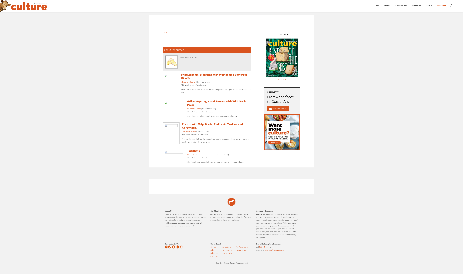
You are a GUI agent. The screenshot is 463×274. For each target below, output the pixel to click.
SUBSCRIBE (441, 5)
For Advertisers (242, 247)
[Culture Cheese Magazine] (231, 202)
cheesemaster (210, 154)
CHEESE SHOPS (401, 5)
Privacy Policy (241, 250)
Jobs (212, 250)
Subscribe (214, 253)
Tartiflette (193, 151)
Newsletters (226, 247)
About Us (214, 256)
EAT (377, 5)
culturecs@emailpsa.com (274, 249)
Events (429, 5)
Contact (213, 247)
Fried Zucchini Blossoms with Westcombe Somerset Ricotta (214, 76)
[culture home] (29, 8)
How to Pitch (227, 253)
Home (165, 32)
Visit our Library (279, 109)
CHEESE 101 (416, 5)
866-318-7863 (264, 247)
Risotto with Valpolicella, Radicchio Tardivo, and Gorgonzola (212, 126)
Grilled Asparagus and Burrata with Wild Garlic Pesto (216, 103)
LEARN (387, 5)
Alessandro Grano (188, 82)
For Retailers (227, 250)
